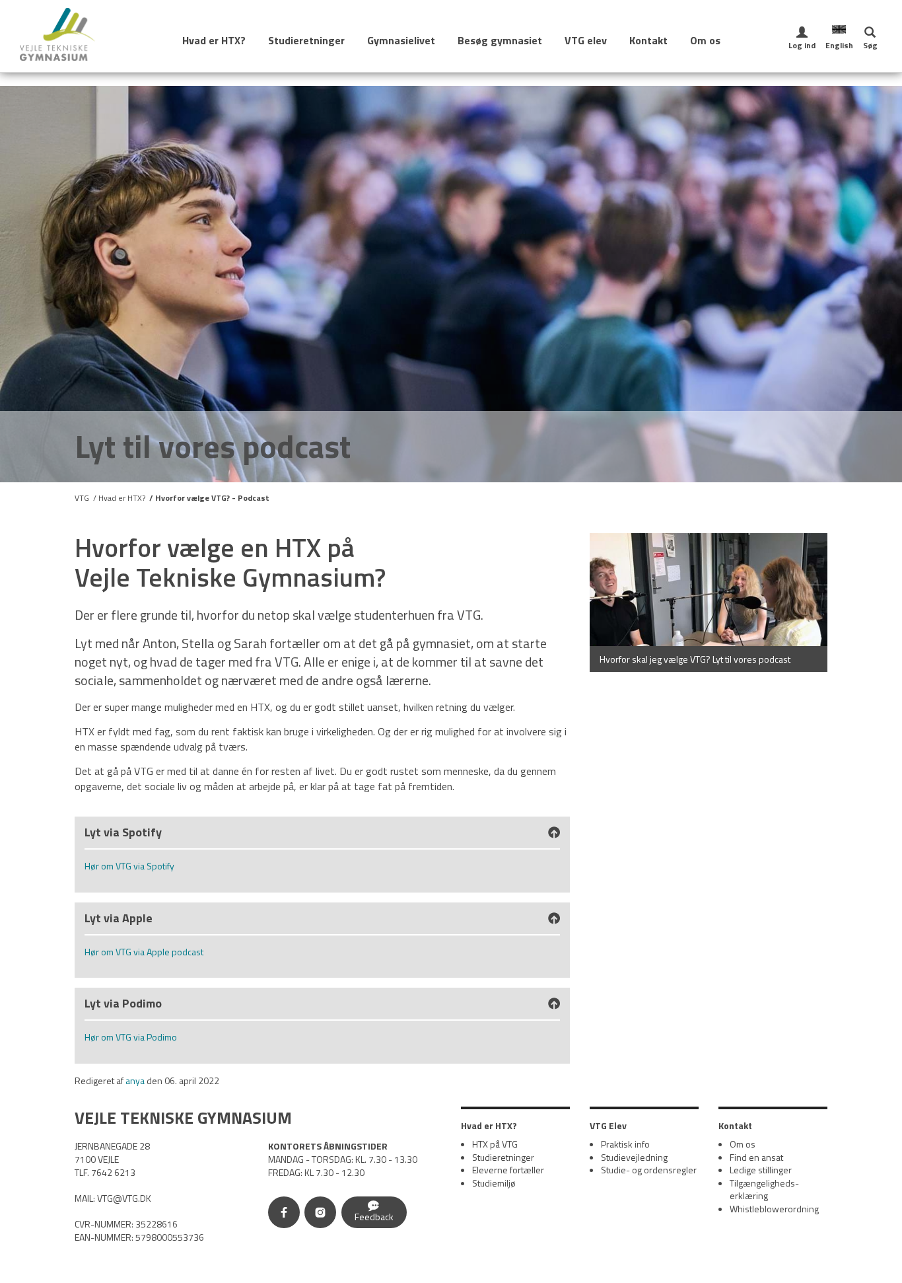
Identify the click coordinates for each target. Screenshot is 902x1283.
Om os (705, 40)
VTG (82, 498)
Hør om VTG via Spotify (129, 866)
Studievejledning (634, 1157)
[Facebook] (286, 1214)
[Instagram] (322, 1214)
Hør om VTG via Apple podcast (144, 952)
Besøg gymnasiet (500, 40)
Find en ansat (756, 1157)
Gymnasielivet (401, 40)
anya (135, 1080)
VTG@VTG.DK (124, 1198)
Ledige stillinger (761, 1170)
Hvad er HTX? (214, 40)
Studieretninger (306, 40)
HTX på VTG (495, 1144)
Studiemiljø (494, 1183)
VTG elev (586, 40)
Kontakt (648, 40)
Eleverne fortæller (508, 1170)
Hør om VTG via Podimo (131, 1037)
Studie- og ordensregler (649, 1170)
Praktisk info (625, 1144)
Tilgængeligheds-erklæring (764, 1189)
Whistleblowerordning (774, 1209)
